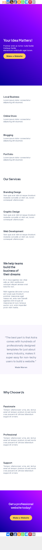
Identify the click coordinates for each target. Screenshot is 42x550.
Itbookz (8, 2)
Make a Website (14, 56)
